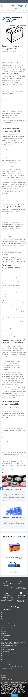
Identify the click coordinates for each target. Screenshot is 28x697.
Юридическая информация (8, 625)
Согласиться (14, 695)
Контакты (3, 631)
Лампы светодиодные (7, 658)
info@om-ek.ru (17, 8)
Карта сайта (4, 633)
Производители (5, 635)
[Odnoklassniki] (13, 606)
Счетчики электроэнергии (8, 664)
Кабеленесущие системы (7, 649)
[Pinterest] (15, 606)
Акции (3, 637)
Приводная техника (6, 660)
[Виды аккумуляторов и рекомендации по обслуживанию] (14, 34)
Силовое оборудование (7, 662)
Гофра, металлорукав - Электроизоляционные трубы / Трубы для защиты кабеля (13, 643)
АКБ (10, 122)
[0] (25, 6)
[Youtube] (18, 606)
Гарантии (3, 619)
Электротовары (6, 15)
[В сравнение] (19, 565)
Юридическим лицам (7, 627)
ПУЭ (2, 629)
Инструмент (4, 647)
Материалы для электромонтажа (10, 653)
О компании (4, 613)
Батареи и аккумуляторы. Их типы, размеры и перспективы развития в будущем (12, 491)
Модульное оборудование (8, 656)
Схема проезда (5, 623)
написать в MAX (18, 6)
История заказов (5, 673)
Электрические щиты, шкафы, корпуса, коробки (14, 666)
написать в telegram (17, 5)
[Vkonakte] (10, 606)
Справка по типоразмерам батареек (12, 517)
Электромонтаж (5, 621)
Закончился (11, 565)
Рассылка (3, 677)
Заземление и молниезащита (9, 645)
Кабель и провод (5, 651)
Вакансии (3, 617)
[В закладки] (16, 565)
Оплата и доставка (6, 615)
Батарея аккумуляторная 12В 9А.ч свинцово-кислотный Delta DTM (14, 558)
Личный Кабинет (5, 671)
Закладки (3, 675)
